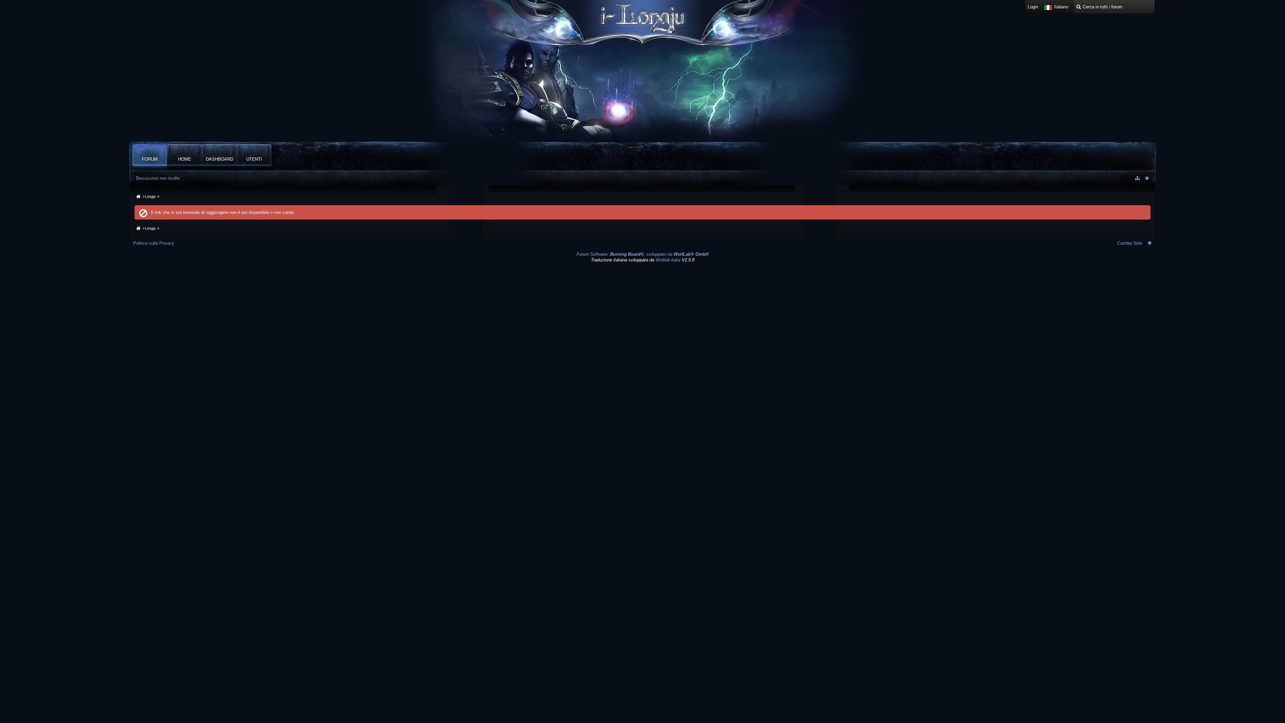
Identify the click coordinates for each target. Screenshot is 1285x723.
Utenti (254, 159)
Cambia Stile (1129, 243)
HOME (184, 159)
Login (1033, 6)
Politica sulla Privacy (153, 243)
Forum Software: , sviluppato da (642, 254)
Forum (150, 159)
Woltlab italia (668, 259)
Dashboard (219, 159)
